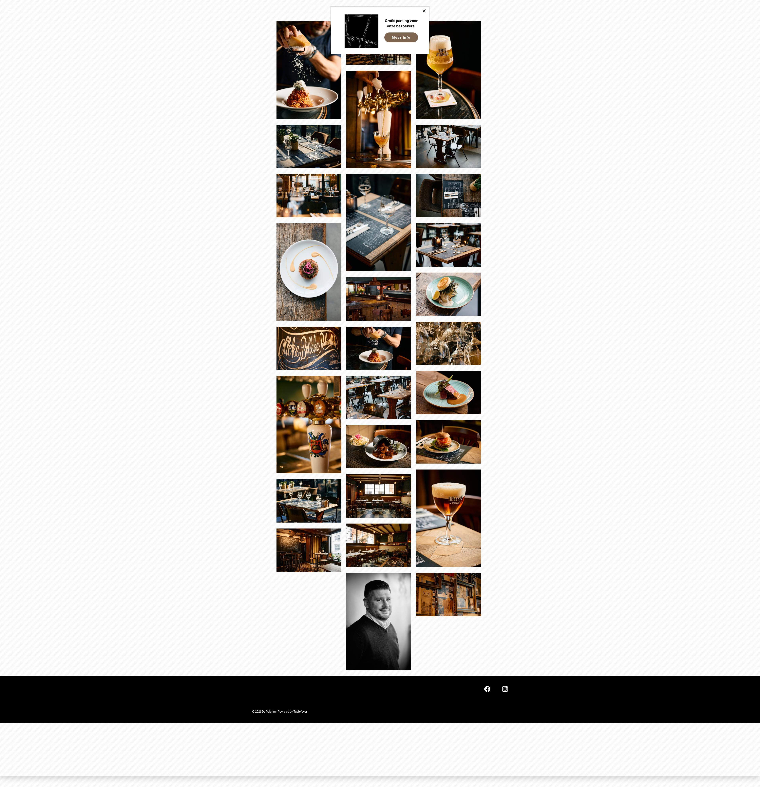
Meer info (401, 37)
